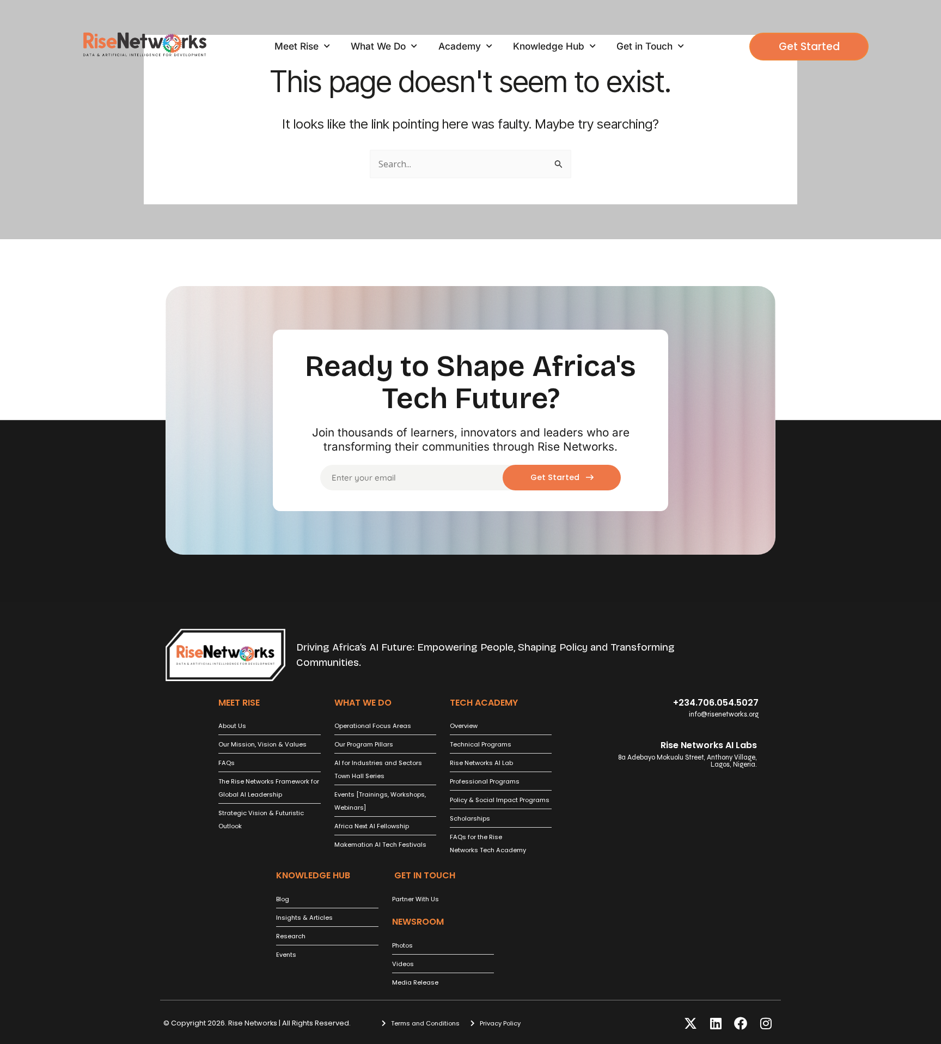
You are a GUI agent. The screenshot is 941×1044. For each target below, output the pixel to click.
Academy (459, 46)
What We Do (378, 46)
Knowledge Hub (548, 46)
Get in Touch (644, 46)
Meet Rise (296, 46)
